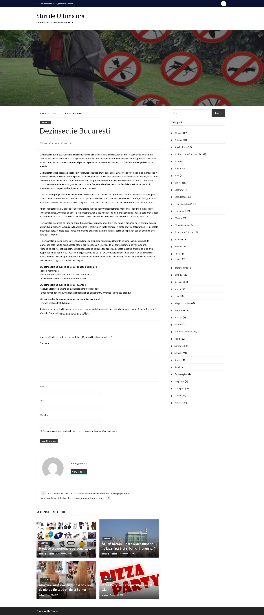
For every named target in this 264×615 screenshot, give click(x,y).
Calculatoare (181, 196)
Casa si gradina (182, 204)
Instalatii (179, 281)
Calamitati (179, 189)
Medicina (179, 310)
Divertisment (181, 225)
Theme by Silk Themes (47, 611)
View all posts (79, 472)
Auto (177, 175)
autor (42, 595)
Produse (178, 324)
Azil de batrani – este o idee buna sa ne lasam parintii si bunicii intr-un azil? (129, 546)
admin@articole (52, 143)
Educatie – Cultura (183, 232)
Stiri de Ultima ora (60, 16)
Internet (178, 289)
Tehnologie (180, 374)
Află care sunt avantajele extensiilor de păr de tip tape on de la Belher (65, 587)
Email (43, 400)
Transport (179, 388)
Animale (178, 140)
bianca (105, 595)
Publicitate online (183, 331)
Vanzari (178, 402)
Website (44, 415)
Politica (178, 317)
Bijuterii (178, 182)
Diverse (178, 218)
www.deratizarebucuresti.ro (73, 313)
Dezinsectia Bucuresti (51, 222)
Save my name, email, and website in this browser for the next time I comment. (80, 431)
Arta (176, 161)
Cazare (178, 259)
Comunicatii (180, 211)
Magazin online (182, 303)
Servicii (56, 114)
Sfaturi (178, 360)
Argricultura (180, 147)
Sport (177, 367)
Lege (177, 296)
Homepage (44, 114)
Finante (178, 246)
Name (43, 386)
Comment (45, 343)
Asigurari (179, 168)
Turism (177, 395)
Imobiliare (179, 274)
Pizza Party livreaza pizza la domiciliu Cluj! (128, 587)
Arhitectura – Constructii (187, 154)
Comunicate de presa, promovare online (56, 3)
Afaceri (44, 580)
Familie (107, 539)
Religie (178, 338)
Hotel (177, 253)
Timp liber (179, 381)
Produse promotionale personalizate (65, 548)
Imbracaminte (181, 267)
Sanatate (179, 345)
